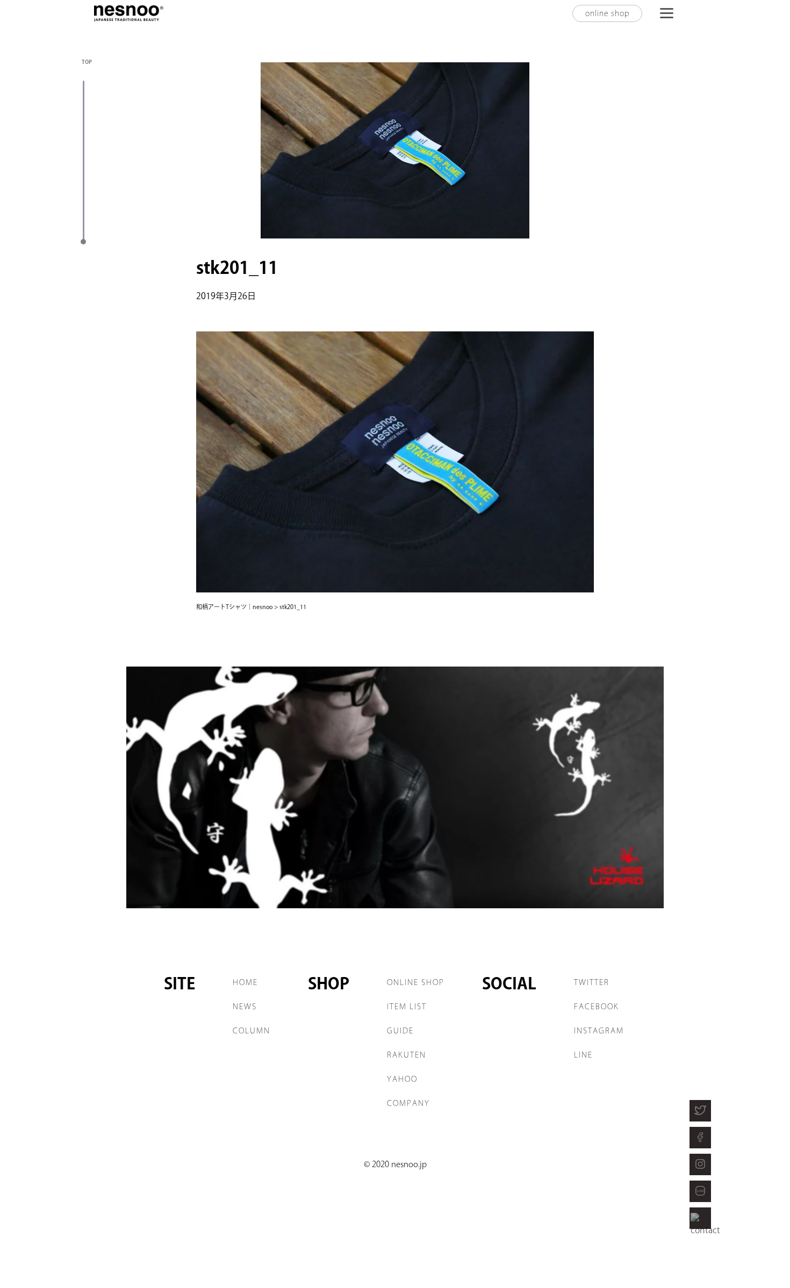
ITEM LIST (407, 1006)
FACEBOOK (596, 1006)
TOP (87, 61)
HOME (245, 982)
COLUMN (251, 1030)
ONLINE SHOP (415, 982)
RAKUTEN (406, 1055)
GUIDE (400, 1030)
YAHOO (402, 1079)
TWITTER (591, 982)
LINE (583, 1055)
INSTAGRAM (599, 1030)
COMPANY (408, 1103)
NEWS (245, 1006)
